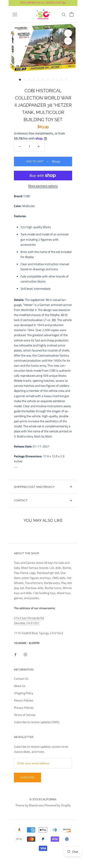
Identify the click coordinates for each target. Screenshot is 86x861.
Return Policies (23, 700)
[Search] (64, 14)
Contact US (21, 678)
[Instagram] (25, 654)
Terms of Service (25, 714)
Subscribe (27, 777)
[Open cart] (71, 14)
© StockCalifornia (43, 799)
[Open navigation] (15, 14)
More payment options (43, 185)
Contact (21, 500)
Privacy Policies (24, 707)
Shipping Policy (23, 693)
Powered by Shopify (58, 805)
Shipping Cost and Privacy (34, 486)
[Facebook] (15, 654)
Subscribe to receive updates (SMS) (36, 722)
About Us (20, 685)
